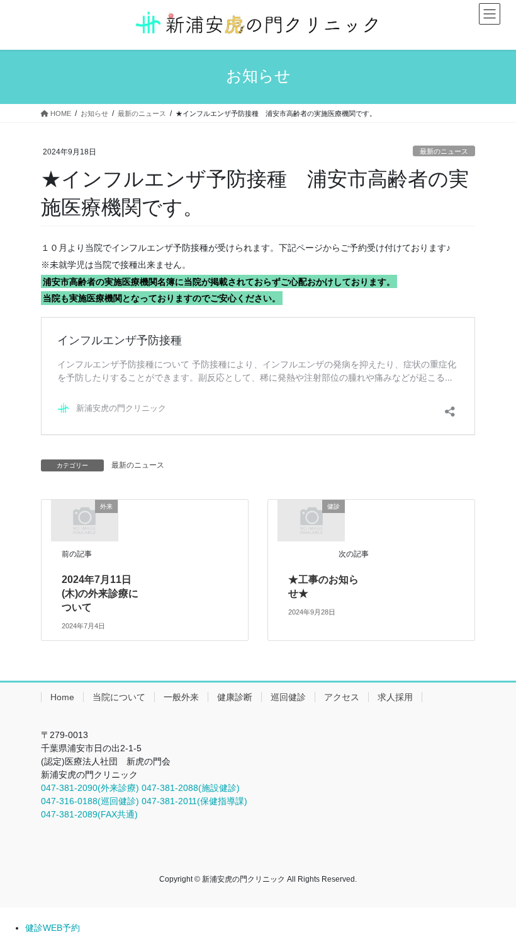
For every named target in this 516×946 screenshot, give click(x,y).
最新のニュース (444, 151)
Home (62, 697)
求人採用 (395, 697)
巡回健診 (288, 697)
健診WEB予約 (52, 928)
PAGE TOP (492, 906)
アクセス (341, 697)
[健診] (311, 520)
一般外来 (181, 697)
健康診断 (234, 697)
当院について (119, 697)
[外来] (84, 520)
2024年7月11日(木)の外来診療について (100, 593)
